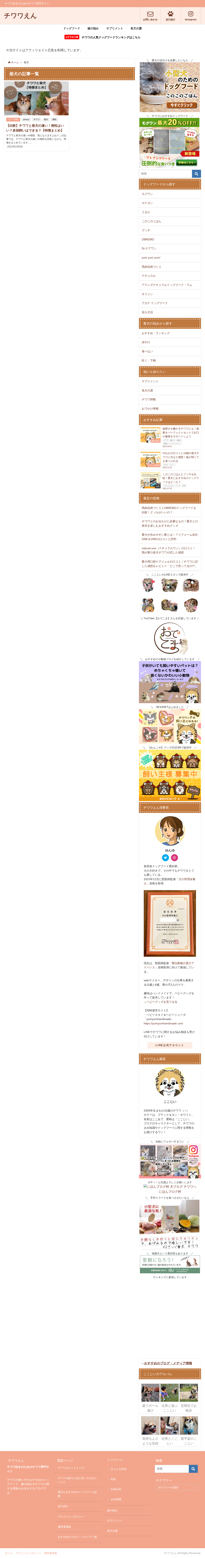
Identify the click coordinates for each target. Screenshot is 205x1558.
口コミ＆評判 (118, 1469)
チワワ (37, 119)
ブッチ (146, 230)
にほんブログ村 (170, 1191)
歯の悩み (93, 28)
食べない (147, 351)
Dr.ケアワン (149, 248)
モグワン (147, 194)
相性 (54, 119)
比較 (113, 1479)
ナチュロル (149, 275)
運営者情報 (64, 1526)
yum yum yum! (151, 257)
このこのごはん (151, 221)
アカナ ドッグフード (155, 303)
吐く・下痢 (149, 360)
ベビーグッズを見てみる (162, 1001)
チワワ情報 (13, 119)
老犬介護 (136, 28)
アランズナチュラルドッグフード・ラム (167, 284)
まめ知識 (116, 1499)
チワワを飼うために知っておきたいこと (77, 1480)
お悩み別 (116, 1489)
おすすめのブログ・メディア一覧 (77, 1537)
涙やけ (146, 342)
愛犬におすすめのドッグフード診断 (77, 1494)
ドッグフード (71, 28)
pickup (26, 119)
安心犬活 (147, 312)
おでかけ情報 (150, 408)
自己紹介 (63, 1506)
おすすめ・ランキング (156, 333)
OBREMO (148, 239)
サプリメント (114, 28)
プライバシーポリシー (71, 1516)
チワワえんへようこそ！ (72, 1467)
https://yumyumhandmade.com (163, 1023)
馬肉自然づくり (151, 266)
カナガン (147, 202)
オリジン (147, 294)
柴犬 (46, 119)
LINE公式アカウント (170, 1045)
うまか (146, 212)
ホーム (9, 1553)
